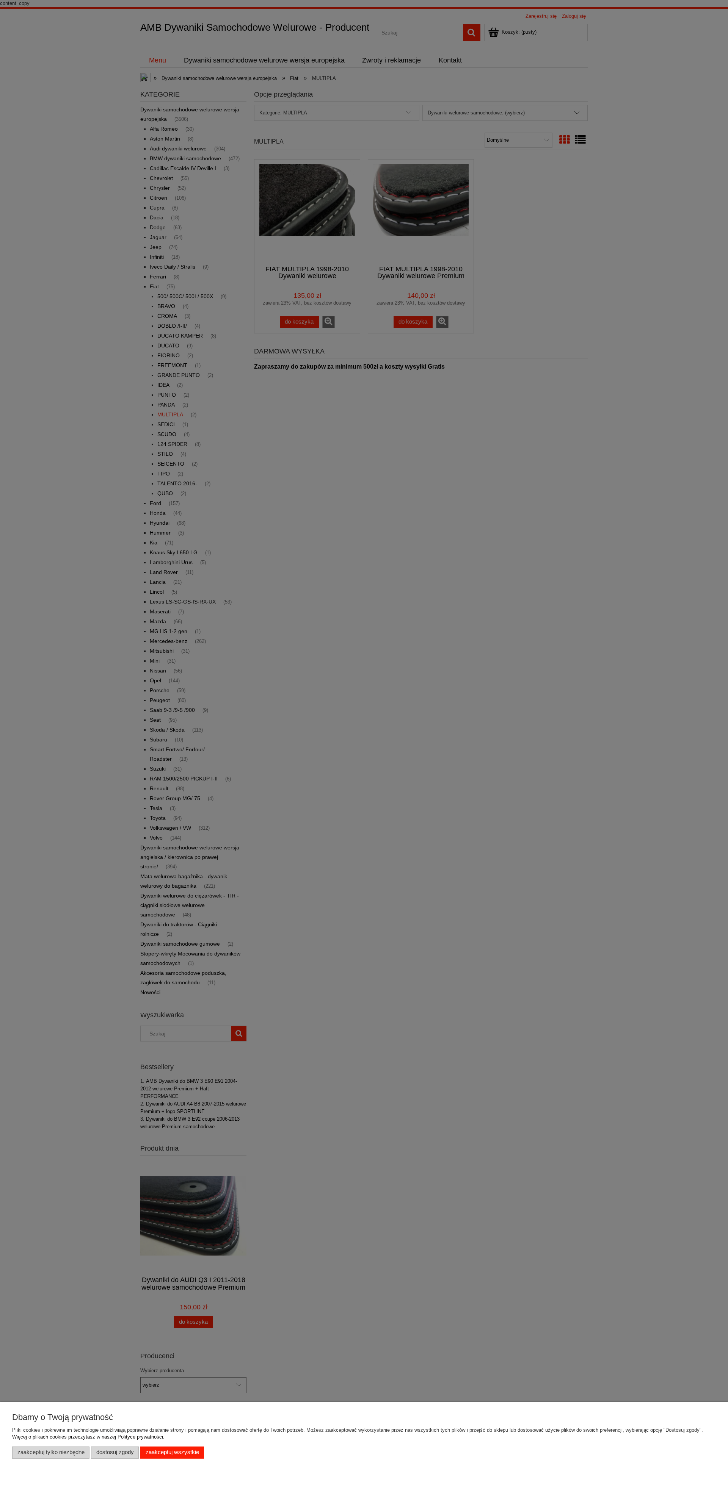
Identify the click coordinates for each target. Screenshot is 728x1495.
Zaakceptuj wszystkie (172, 1452)
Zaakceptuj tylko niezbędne (51, 1452)
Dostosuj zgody (115, 1452)
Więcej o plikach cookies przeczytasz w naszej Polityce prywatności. (88, 1437)
